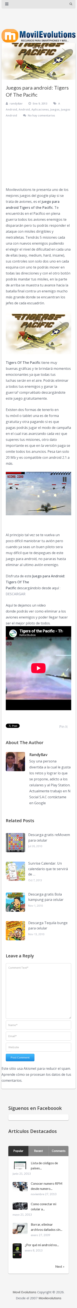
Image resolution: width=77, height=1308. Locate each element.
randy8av (16, 103)
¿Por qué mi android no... (42, 1245)
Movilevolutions (49, 1298)
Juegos (54, 109)
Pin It (63, 726)
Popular (18, 1151)
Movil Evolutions (24, 1292)
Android (24, 109)
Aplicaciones (40, 109)
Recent (38, 1151)
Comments (58, 1151)
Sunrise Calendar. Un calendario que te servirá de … (48, 869)
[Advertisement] (38, 152)
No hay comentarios (41, 115)
